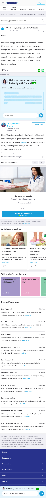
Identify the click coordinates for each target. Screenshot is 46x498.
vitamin (24, 142)
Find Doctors (4, 8)
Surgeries (41, 9)
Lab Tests (32, 9)
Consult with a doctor (12, 14)
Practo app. (26, 223)
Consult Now (38, 125)
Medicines (23, 9)
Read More (27, 315)
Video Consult (13, 8)
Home (2, 14)
